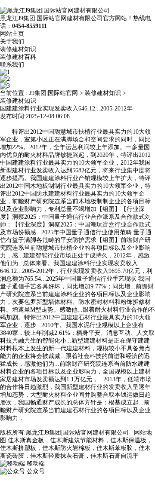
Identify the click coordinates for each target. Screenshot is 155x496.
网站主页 (12, 34)
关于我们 (12, 41)
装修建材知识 (18, 49)
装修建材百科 (18, 57)
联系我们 (12, 64)
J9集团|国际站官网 (53, 93)
